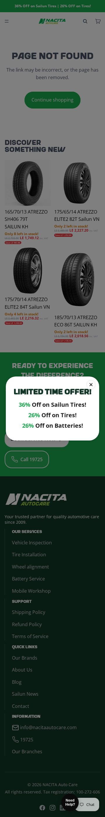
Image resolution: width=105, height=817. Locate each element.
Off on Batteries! (52, 425)
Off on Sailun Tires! (52, 404)
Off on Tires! (52, 415)
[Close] (91, 384)
